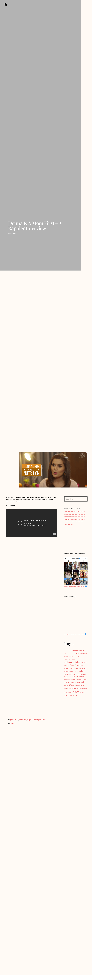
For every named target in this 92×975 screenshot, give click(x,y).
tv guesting (84, 688)
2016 (71, 514)
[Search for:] (76, 499)
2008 (74, 516)
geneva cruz (77, 668)
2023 (71, 511)
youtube (73, 695)
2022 (74, 511)
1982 (71, 524)
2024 (68, 511)
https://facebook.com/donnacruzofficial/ (74, 634)
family (80, 662)
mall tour (80, 679)
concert (66, 656)
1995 (71, 522)
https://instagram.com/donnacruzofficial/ (74, 586)
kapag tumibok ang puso (79, 674)
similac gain (37, 720)
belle (71, 651)
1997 (65, 522)
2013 (80, 514)
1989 (68, 524)
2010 (68, 516)
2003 (68, 519)
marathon (71, 682)
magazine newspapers (71, 679)
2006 (80, 516)
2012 (83, 514)
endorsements (70, 662)
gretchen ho (14, 720)
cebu (81, 650)
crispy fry (71, 656)
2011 (65, 516)
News (12, 724)
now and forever (69, 685)
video (76, 691)
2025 (65, 511)
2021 (77, 511)
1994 (74, 522)
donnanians (67, 659)
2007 (77, 516)
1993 (77, 522)
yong (66, 695)
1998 (83, 519)
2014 (77, 514)
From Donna (75, 665)
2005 (83, 516)
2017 (68, 514)
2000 (77, 519)
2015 (74, 514)
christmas (74, 653)
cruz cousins (76, 656)
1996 (68, 522)
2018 (65, 514)
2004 (65, 519)
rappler (29, 720)
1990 (65, 524)
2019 (83, 511)
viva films (81, 692)
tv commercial (78, 688)
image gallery (79, 671)
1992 (80, 522)
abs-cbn (66, 651)
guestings (70, 671)
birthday (76, 651)
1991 (83, 522)
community (83, 654)
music (82, 682)
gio (83, 668)
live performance (79, 677)
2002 (71, 519)
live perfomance (68, 676)
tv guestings (68, 692)
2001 (74, 519)
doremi (73, 659)
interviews (68, 674)
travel (71, 688)
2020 (80, 511)
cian (77, 654)
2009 (71, 516)
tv (74, 688)
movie (77, 682)
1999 (80, 519)
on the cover (78, 685)
